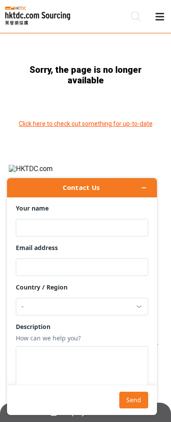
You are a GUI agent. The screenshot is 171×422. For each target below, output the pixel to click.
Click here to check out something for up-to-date (86, 123)
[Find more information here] (82, 296)
